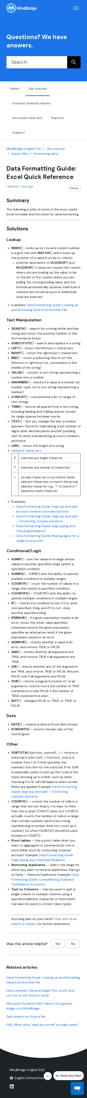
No (73, 944)
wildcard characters (26, 450)
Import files (20, 154)
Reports (57, 118)
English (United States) (31, 1078)
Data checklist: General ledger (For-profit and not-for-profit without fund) (40, 993)
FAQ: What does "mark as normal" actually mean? (42, 1025)
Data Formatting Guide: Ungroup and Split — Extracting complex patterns (44, 792)
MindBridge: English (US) (23, 149)
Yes (57, 944)
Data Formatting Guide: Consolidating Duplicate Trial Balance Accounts (45, 879)
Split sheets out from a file (25, 1016)
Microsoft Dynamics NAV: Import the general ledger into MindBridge (39, 1006)
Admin (15, 88)
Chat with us (63, 919)
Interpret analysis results (31, 103)
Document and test (27, 118)
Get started (38, 88)
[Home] (21, 8)
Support (18, 132)
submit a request (24, 924)
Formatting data (46, 154)
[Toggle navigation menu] (76, 8)
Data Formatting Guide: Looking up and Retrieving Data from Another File (43, 980)
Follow (74, 188)
